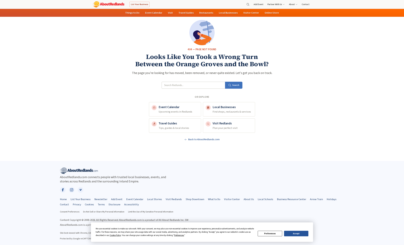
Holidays (331, 199)
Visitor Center (251, 13)
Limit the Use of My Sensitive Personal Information (150, 211)
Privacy (77, 204)
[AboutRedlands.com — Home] (108, 4)
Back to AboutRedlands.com (204, 139)
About (292, 4)
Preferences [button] (179, 235)
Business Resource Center (291, 199)
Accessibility (131, 204)
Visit (170, 13)
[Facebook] (63, 190)
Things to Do (132, 13)
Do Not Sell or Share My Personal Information (103, 211)
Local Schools (265, 199)
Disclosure (114, 204)
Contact (305, 4)
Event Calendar (153, 13)
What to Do (214, 199)
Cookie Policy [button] (115, 235)
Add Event (258, 4)
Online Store (272, 13)
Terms (101, 204)
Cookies (89, 204)
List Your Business (139, 4)
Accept (296, 234)
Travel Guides (186, 13)
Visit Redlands (174, 199)
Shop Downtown (195, 199)
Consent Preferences (69, 211)
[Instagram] (71, 190)
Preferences (270, 234)
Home (63, 199)
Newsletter (100, 199)
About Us (249, 199)
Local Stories (154, 199)
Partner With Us (274, 4)
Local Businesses (228, 13)
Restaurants (206, 13)
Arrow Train (316, 199)
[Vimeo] (80, 190)
